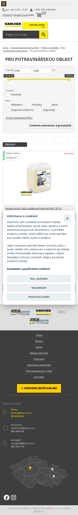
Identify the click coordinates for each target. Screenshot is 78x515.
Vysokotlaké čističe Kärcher (25, 47)
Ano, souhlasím (39, 278)
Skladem (16, 105)
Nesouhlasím (39, 287)
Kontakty (39, 376)
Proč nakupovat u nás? (39, 371)
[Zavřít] (67, 218)
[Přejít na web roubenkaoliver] (62, 314)
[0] (39, 15)
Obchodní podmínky (39, 365)
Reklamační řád (39, 353)
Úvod (39, 335)
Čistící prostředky (50, 47)
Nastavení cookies (39, 296)
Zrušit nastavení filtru (19, 118)
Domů (6, 47)
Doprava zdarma (22, 110)
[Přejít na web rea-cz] (20, 314)
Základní (10, 144)
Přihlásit (7, 15)
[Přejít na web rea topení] (39, 323)
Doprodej (49, 110)
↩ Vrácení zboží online (39, 388)
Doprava (39, 359)
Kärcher (16, 94)
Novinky (37, 105)
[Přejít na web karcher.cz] (43, 314)
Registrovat (21, 15)
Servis (39, 347)
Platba (39, 341)
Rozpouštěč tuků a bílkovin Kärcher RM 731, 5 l (33, 208)
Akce (55, 105)
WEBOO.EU (50, 508)
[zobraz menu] (4, 4)
